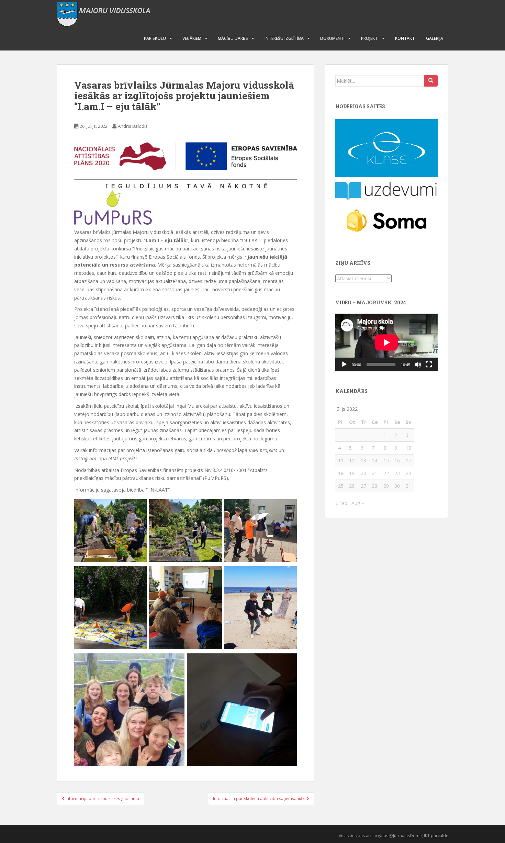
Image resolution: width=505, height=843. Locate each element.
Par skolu (155, 38)
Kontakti (405, 38)
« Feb (341, 503)
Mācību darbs (233, 38)
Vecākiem (191, 38)
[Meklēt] (431, 81)
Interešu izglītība (284, 38)
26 (352, 486)
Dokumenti (332, 38)
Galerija (434, 38)
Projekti (370, 38)
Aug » (357, 503)
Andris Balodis (133, 126)
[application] (386, 342)
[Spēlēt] (344, 364)
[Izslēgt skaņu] (417, 364)
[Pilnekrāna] (428, 364)
